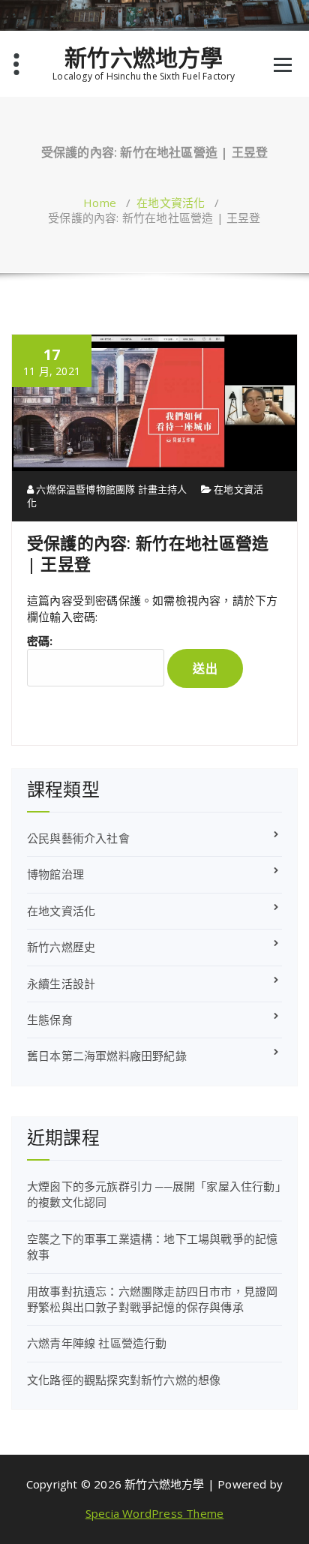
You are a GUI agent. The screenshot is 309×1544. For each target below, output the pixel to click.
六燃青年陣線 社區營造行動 (97, 1342)
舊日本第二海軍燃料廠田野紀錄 (107, 1055)
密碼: (40, 640)
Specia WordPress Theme (155, 1513)
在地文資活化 (170, 202)
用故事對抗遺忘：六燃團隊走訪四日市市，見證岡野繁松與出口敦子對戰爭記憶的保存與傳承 (152, 1299)
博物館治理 (55, 874)
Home (99, 202)
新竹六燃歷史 (61, 946)
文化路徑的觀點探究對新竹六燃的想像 (123, 1379)
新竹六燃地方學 (143, 57)
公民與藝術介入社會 (78, 838)
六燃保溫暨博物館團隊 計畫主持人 (110, 489)
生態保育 (50, 1019)
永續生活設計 (61, 983)
